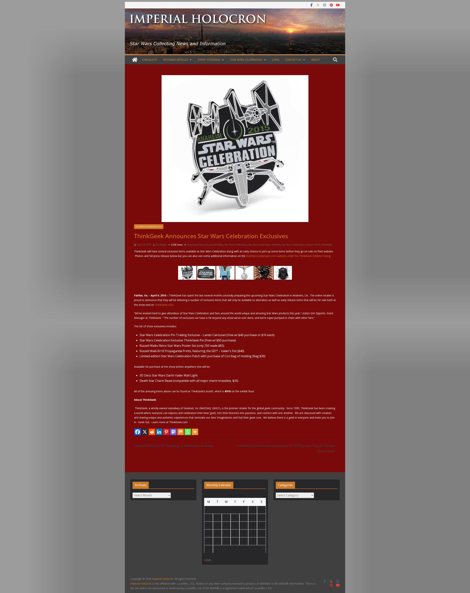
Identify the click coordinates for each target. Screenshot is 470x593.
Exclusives (192, 244)
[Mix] (180, 432)
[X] (145, 432)
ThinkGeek (326, 244)
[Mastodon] (173, 432)
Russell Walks (216, 244)
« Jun (207, 560)
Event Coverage (209, 59)
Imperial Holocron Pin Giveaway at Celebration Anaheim (174, 446)
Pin (206, 244)
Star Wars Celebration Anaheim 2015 (301, 244)
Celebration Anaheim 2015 (148, 226)
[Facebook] (137, 432)
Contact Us (293, 59)
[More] (195, 432)
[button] (190, 59)
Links (275, 59)
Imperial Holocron (141, 583)
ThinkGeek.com (164, 305)
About (315, 59)
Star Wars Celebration (246, 59)
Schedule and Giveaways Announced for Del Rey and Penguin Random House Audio (286, 448)
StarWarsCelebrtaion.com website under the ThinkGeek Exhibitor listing (288, 256)
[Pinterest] (166, 432)
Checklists (149, 59)
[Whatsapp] (188, 432)
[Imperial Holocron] (235, 11)
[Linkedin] (159, 432)
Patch (201, 244)
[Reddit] (152, 432)
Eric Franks (161, 244)
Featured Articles (175, 59)
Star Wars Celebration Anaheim (264, 244)
